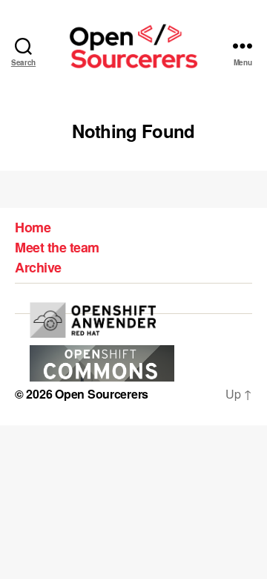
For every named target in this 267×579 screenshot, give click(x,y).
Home (32, 227)
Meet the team (57, 247)
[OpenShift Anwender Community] (92, 319)
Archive (38, 267)
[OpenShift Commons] (102, 363)
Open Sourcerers (101, 393)
